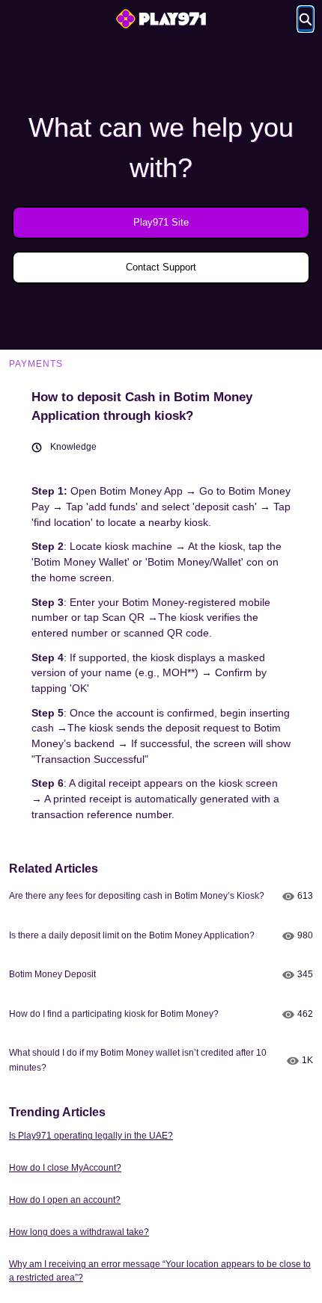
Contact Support (161, 267)
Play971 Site (161, 222)
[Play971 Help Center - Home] (161, 18)
